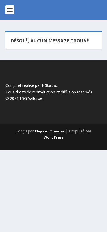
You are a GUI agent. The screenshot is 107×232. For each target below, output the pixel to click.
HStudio (49, 85)
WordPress (54, 137)
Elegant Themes (49, 131)
